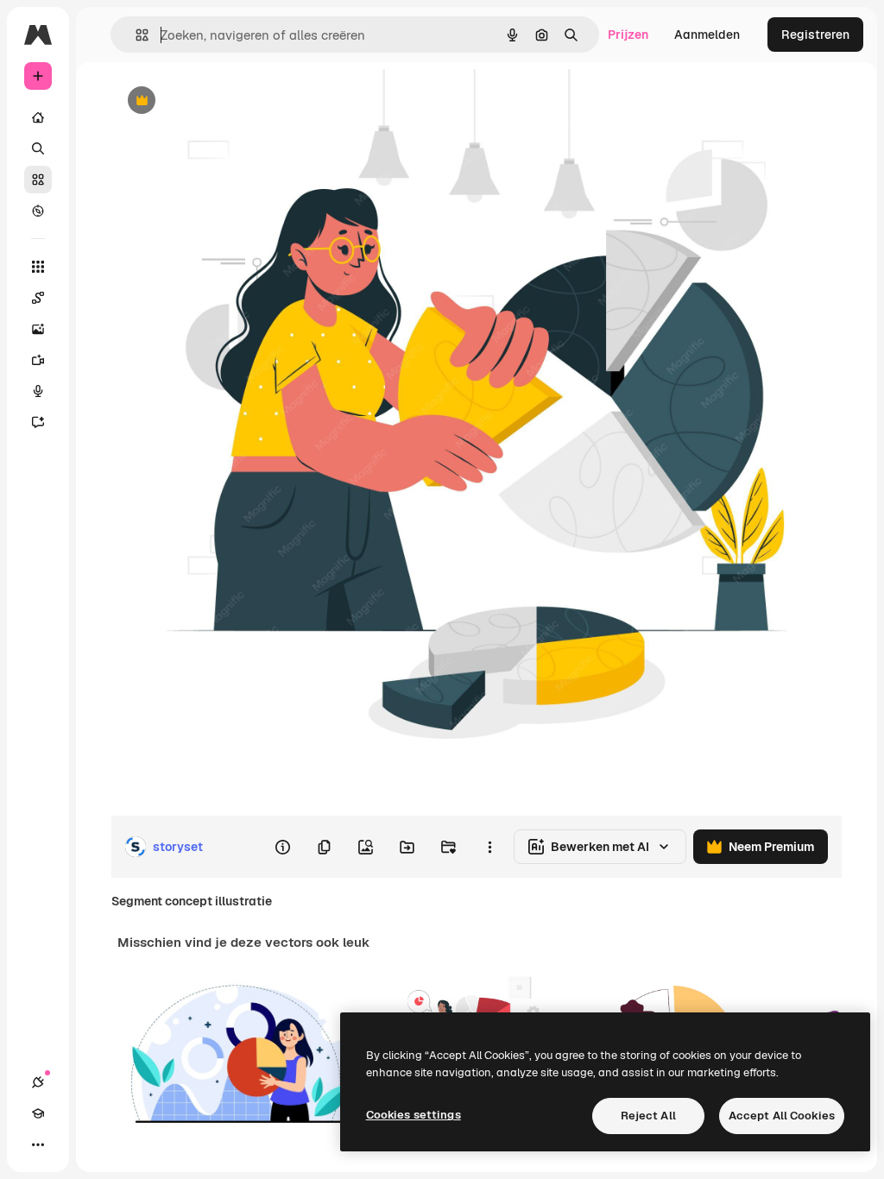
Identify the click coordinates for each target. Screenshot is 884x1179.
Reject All (648, 1115)
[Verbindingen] (38, 1082)
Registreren (815, 34)
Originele (224, 101)
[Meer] (38, 1144)
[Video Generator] (38, 360)
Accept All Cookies (782, 1115)
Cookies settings (413, 1114)
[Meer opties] (489, 846)
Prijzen (628, 34)
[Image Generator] (38, 329)
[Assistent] (38, 422)
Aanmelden (707, 34)
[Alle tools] (38, 267)
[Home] (38, 117)
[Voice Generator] (38, 391)
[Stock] (38, 179)
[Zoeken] (38, 148)
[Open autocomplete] (135, 34)
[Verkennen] (38, 210)
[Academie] (38, 1113)
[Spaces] (38, 298)
